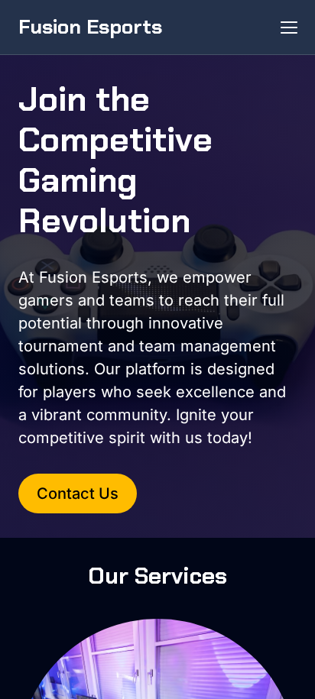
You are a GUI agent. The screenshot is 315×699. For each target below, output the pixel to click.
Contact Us (78, 493)
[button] (289, 27)
